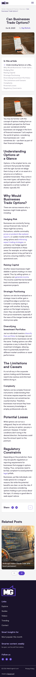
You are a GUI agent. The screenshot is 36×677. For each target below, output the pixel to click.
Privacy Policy (29, 668)
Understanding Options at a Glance (19, 65)
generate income (22, 277)
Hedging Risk (9, 70)
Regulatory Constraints (13, 88)
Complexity (8, 83)
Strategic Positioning (12, 75)
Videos (4, 616)
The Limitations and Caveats (15, 80)
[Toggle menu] (32, 3)
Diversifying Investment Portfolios (17, 78)
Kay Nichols (26, 28)
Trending (5, 620)
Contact (5, 625)
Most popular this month (12, 637)
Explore (5, 606)
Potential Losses (10, 86)
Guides (4, 611)
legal (6, 473)
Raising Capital (9, 73)
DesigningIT (10, 674)
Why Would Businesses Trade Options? (18, 68)
